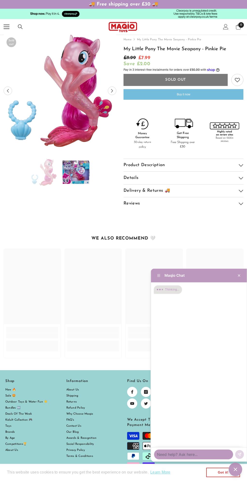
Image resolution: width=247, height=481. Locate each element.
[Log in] (225, 26)
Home (127, 39)
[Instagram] (146, 392)
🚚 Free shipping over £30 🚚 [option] (123, 4)
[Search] (20, 27)
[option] (60, 91)
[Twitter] (146, 403)
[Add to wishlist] (237, 80)
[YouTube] (132, 403)
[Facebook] (132, 392)
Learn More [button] (160, 472)
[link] (32, 335)
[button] (8, 91)
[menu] (6, 27)
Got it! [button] (223, 472)
